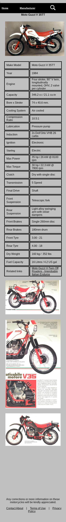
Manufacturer (27, 8)
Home (5, 8)
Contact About (14, 508)
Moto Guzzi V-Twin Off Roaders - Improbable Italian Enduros (45, 271)
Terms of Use (38, 508)
